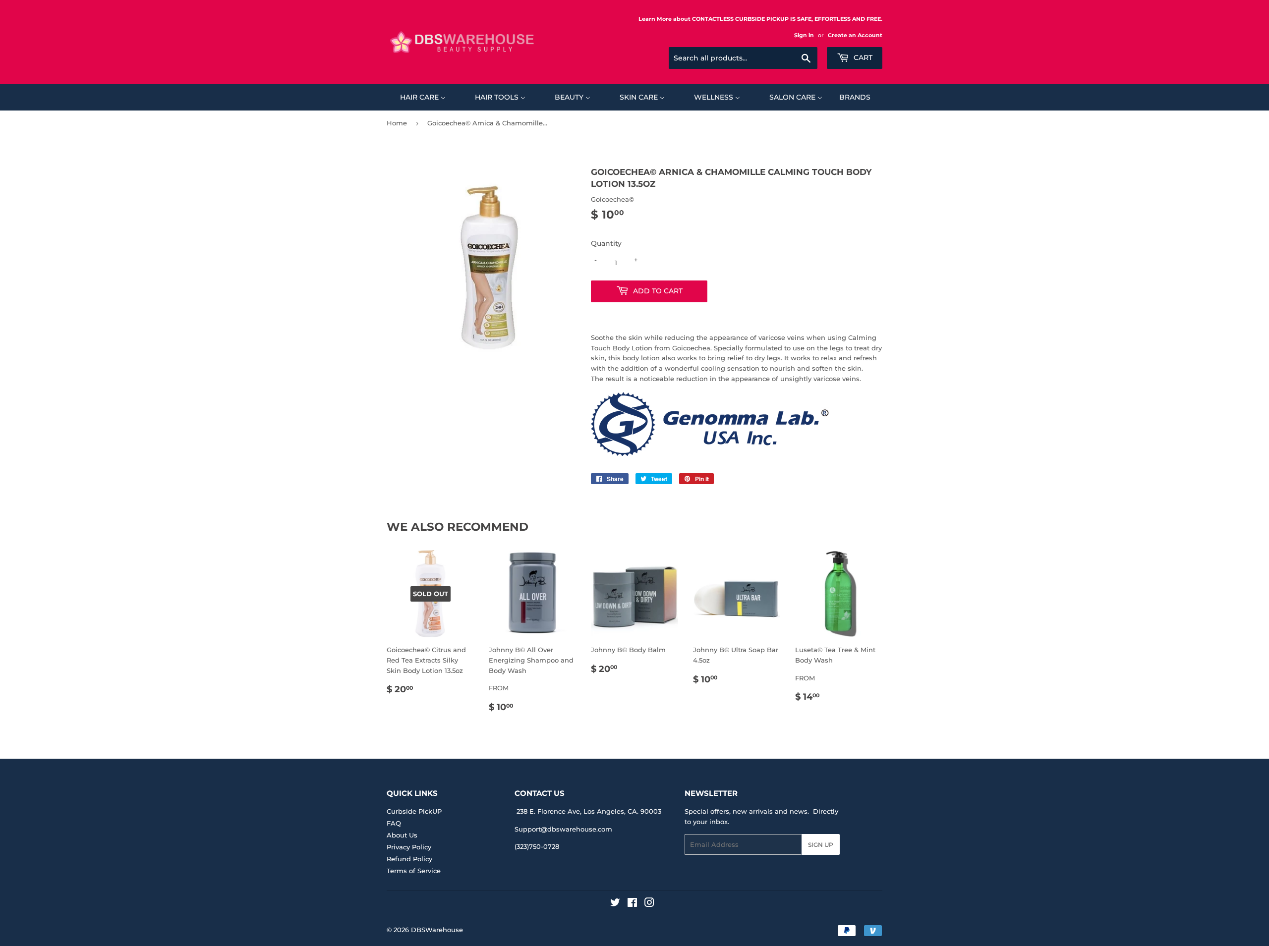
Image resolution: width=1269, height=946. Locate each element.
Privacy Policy (409, 847)
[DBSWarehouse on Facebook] (632, 904)
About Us (402, 835)
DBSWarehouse (437, 930)
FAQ (394, 823)
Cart (862, 57)
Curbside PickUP (414, 811)
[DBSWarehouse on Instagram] (649, 904)
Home (397, 123)
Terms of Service (414, 871)
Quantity (606, 243)
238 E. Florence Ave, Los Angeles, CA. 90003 (589, 811)
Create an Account (855, 35)
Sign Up (820, 844)
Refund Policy (409, 859)
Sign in (804, 35)
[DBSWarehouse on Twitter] (615, 904)
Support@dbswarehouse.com (563, 829)
